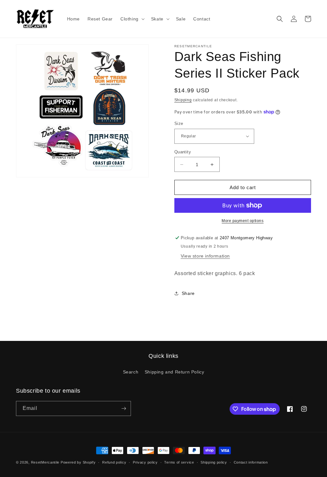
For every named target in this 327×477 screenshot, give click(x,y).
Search (131, 371)
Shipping (183, 100)
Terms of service (179, 462)
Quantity (182, 152)
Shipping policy (214, 462)
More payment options (242, 221)
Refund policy (114, 462)
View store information (205, 255)
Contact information (251, 462)
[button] (132, 19)
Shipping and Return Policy (174, 371)
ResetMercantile (45, 462)
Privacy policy (145, 462)
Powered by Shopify (78, 462)
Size (178, 123)
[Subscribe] (124, 408)
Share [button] (188, 293)
